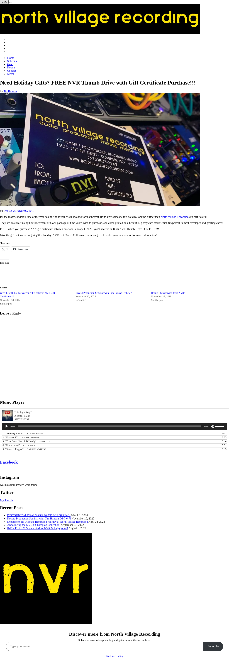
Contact (11, 70)
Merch (10, 73)
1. (23, 433)
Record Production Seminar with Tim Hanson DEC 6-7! (104, 293)
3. (26, 441)
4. (19, 445)
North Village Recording (175, 216)
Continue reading (114, 656)
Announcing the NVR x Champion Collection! (33, 524)
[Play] (6, 426)
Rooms (11, 67)
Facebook (9, 462)
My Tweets (6, 500)
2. (21, 437)
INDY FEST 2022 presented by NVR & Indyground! (37, 528)
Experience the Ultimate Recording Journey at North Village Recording (47, 521)
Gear (10, 64)
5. (24, 449)
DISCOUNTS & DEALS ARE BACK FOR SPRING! (38, 515)
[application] (114, 426)
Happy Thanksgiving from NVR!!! (169, 293)
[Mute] (212, 426)
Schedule (12, 61)
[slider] (220, 426)
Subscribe (213, 646)
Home (10, 57)
